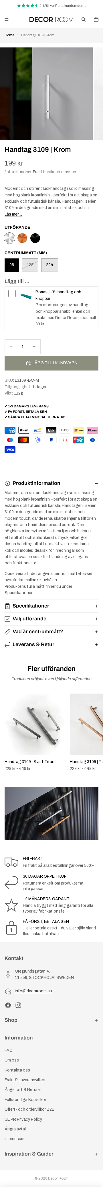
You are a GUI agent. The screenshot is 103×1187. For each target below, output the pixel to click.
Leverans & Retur (33, 644)
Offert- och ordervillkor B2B (30, 1110)
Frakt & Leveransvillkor (25, 1080)
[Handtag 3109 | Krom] (9, 238)
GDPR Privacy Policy (23, 1119)
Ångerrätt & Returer (23, 1090)
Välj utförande (29, 619)
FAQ (9, 1050)
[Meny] (6, 19)
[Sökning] (83, 19)
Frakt (37, 172)
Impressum (14, 1139)
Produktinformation (36, 483)
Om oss (12, 1060)
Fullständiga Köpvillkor (25, 1100)
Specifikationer (31, 606)
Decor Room (58, 1178)
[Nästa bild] (92, 732)
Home (9, 35)
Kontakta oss (17, 1070)
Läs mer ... (13, 214)
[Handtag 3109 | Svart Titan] (35, 238)
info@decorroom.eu (33, 991)
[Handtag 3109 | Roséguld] (22, 238)
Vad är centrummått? (38, 631)
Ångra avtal (15, 1129)
